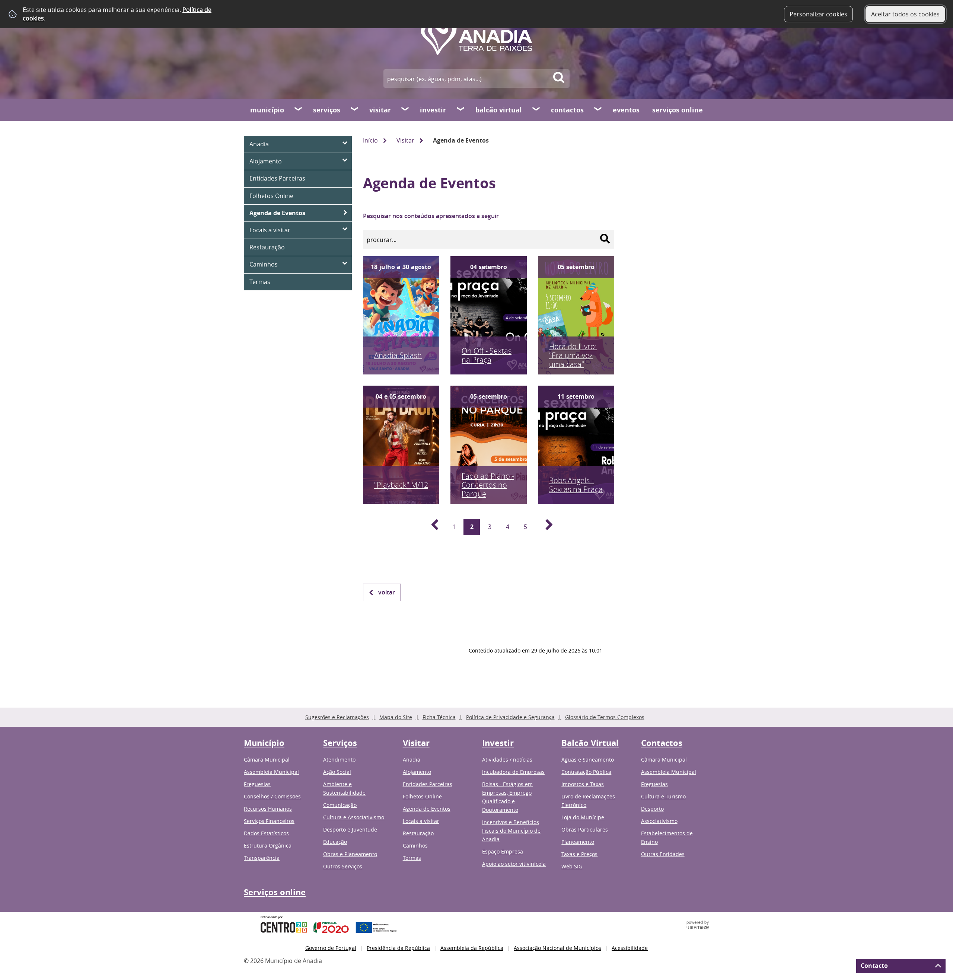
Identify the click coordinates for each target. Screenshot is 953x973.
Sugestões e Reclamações (337, 717)
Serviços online (677, 110)
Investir (433, 110)
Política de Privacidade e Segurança (510, 717)
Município (267, 110)
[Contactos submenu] (598, 110)
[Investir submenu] (461, 110)
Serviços (326, 110)
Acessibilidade (630, 947)
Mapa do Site (395, 717)
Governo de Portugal (330, 947)
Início (370, 140)
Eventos (626, 110)
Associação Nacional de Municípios (557, 947)
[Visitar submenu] (405, 110)
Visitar (380, 110)
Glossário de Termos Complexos (604, 717)
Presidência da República (398, 947)
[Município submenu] (298, 110)
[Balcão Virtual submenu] (536, 110)
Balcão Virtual (498, 110)
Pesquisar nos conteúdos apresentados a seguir (431, 216)
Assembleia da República (471, 947)
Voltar (386, 592)
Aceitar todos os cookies (905, 14)
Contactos (567, 110)
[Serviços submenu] (355, 110)
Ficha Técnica (439, 717)
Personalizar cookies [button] (818, 14)
